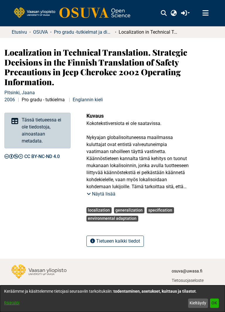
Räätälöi (11, 303)
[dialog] (112, 298)
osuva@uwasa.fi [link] (187, 271)
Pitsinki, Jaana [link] (19, 92)
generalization (129, 210)
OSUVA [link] (40, 32)
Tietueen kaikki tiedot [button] (117, 241)
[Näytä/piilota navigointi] (205, 13)
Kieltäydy (198, 303)
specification (160, 210)
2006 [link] (9, 99)
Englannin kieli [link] (88, 99)
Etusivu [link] (19, 32)
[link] (75, 13)
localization (99, 210)
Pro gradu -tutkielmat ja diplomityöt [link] (83, 32)
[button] (163, 13)
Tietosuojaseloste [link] (188, 280)
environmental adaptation (112, 218)
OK (214, 303)
